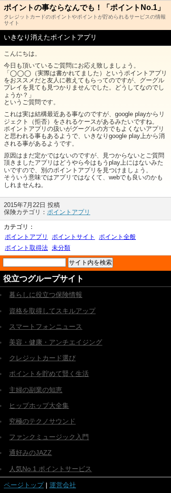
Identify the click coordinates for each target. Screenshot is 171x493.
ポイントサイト (73, 236)
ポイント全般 (117, 236)
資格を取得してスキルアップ (52, 311)
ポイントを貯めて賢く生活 (49, 373)
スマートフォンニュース (45, 326)
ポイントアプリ (68, 212)
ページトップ (24, 485)
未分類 (61, 247)
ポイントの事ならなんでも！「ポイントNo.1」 (84, 7)
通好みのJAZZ (30, 452)
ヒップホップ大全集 (39, 405)
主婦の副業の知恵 (35, 390)
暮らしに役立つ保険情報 (45, 294)
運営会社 (62, 485)
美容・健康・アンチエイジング (55, 342)
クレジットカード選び (42, 358)
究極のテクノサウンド (42, 421)
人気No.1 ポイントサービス (50, 469)
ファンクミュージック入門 (49, 437)
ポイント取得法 (26, 247)
